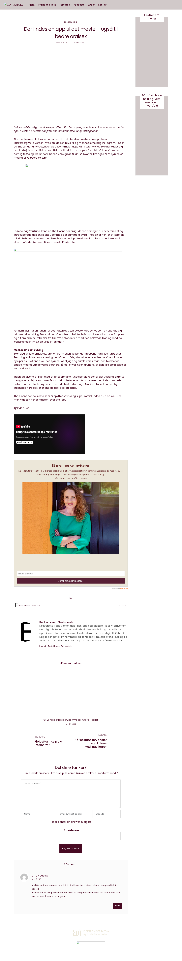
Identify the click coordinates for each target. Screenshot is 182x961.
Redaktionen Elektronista (31, 605)
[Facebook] (63, 605)
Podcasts (79, 4)
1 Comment (123, 605)
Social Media (70, 21)
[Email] (71, 605)
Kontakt (102, 4)
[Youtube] (148, 931)
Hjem (32, 4)
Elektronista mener (152, 16)
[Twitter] (67, 605)
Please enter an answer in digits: (71, 822)
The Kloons (58, 231)
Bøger (91, 4)
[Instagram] (141, 931)
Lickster (25, 131)
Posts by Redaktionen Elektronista (56, 646)
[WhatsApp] (74, 605)
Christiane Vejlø (47, 4)
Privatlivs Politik (43, 932)
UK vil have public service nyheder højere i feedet (70, 719)
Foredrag (65, 4)
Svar (117, 905)
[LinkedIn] (78, 605)
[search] (111, 5)
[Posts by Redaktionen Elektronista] (16, 605)
